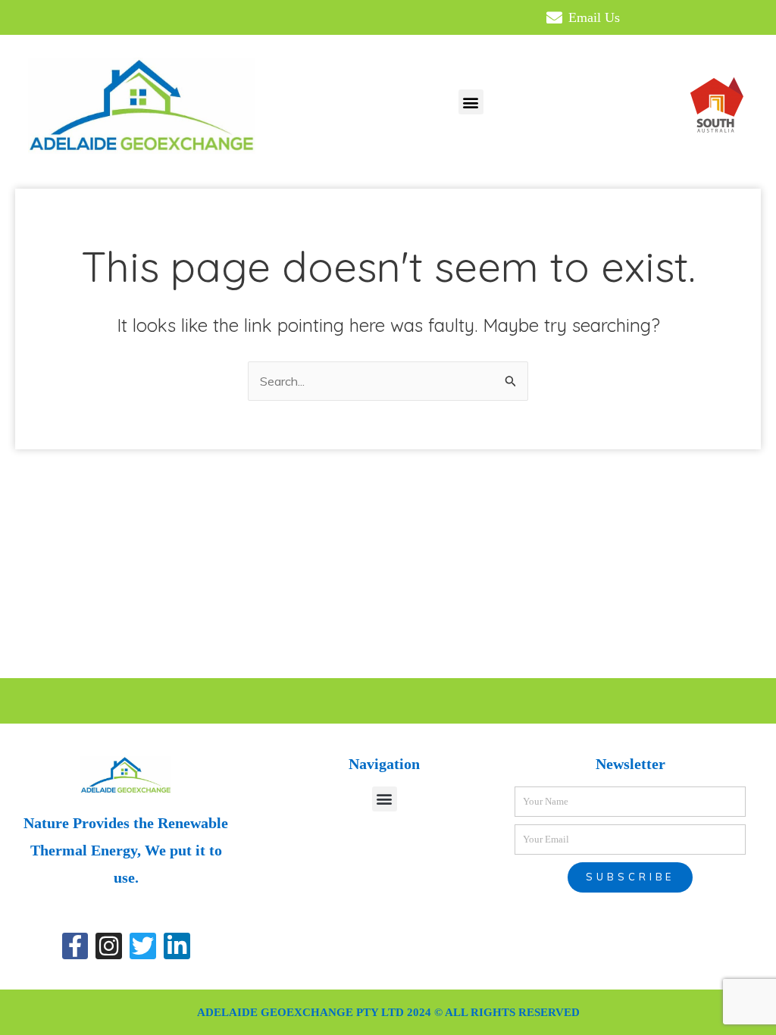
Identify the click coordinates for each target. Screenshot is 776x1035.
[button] (470, 101)
